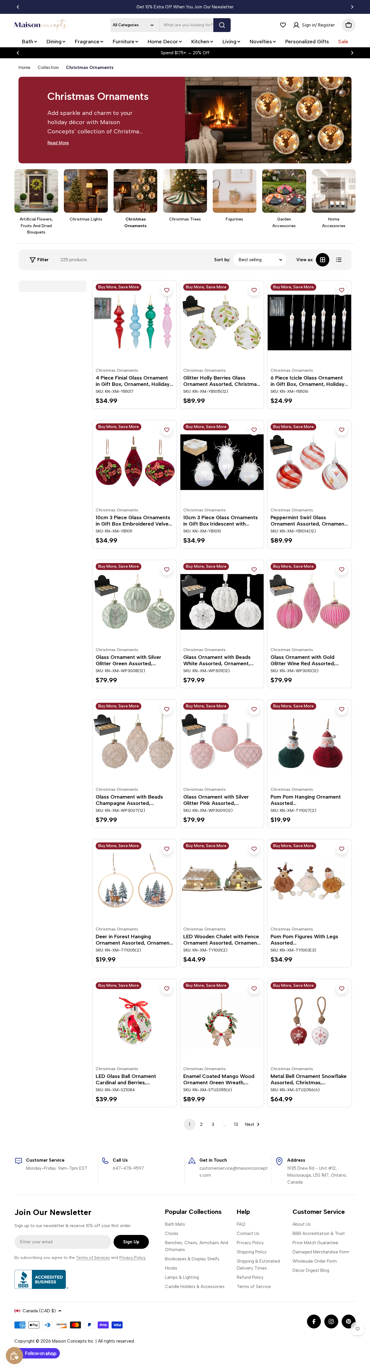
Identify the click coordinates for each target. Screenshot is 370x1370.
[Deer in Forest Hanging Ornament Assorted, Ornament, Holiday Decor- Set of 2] (134, 881)
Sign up (131, 1241)
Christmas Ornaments (117, 370)
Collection (48, 67)
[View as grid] (323, 260)
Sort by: (222, 259)
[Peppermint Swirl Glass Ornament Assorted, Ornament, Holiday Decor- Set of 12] (309, 462)
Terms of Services (93, 1257)
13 (236, 1124)
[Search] (222, 25)
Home (24, 67)
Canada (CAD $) (39, 1310)
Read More (58, 142)
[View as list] (339, 260)
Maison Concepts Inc (72, 1341)
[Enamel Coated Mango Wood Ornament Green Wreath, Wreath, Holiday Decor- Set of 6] (222, 1021)
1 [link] (189, 1124)
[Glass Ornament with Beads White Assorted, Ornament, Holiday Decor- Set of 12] (222, 602)
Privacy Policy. (132, 1257)
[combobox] (170, 25)
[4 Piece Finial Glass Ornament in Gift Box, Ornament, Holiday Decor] (134, 322)
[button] (17, 6)
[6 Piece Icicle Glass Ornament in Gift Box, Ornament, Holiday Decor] (309, 322)
